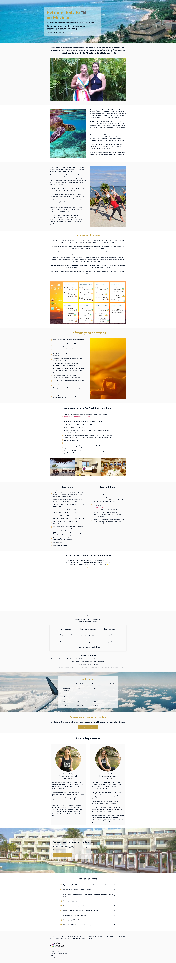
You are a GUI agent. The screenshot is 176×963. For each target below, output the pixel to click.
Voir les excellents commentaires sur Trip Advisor (77, 416)
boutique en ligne (98, 507)
